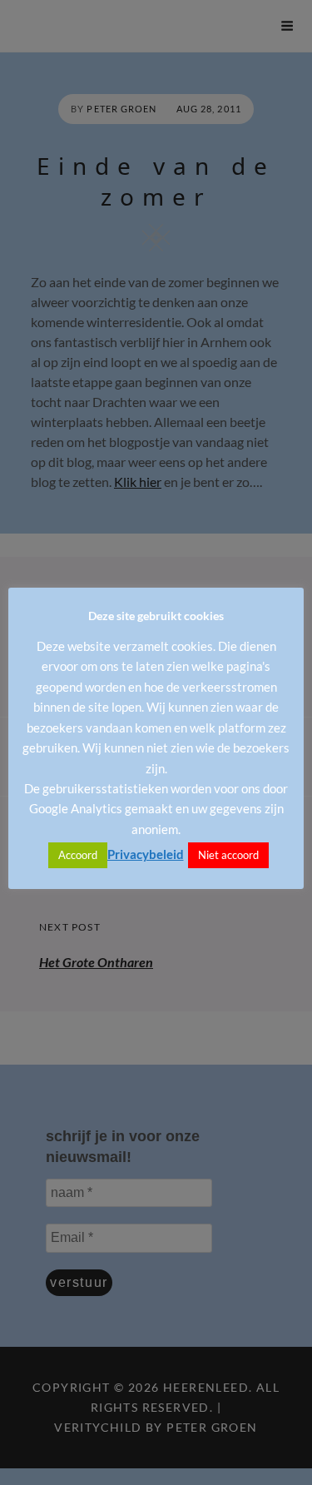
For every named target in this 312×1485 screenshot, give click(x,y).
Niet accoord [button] (228, 855)
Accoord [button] (77, 855)
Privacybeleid (145, 854)
